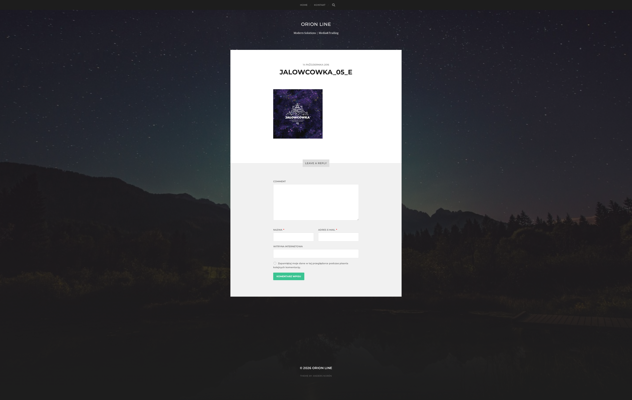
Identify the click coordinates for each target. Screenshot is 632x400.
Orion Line (316, 24)
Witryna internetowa (288, 246)
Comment (279, 181)
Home (304, 4)
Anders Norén (322, 375)
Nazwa (278, 229)
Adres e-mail (327, 229)
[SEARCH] (333, 5)
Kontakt (319, 4)
